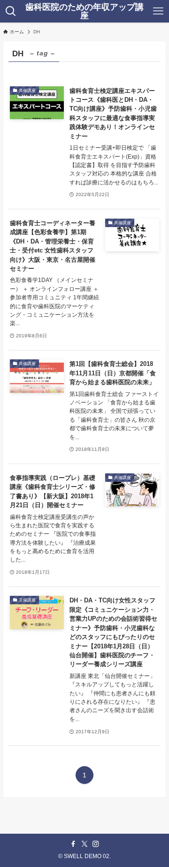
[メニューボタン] (158, 11)
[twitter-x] (84, 844)
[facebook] (73, 844)
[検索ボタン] (10, 11)
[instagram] (96, 844)
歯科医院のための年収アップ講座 (84, 11)
